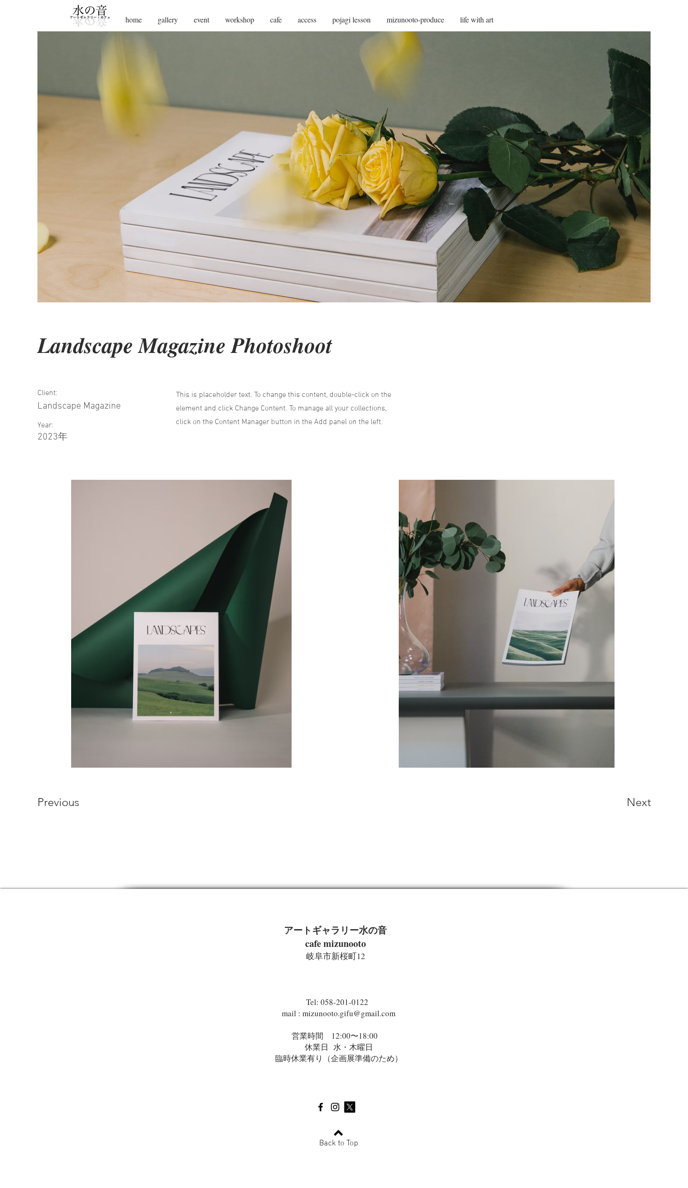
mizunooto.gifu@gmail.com (348, 1013)
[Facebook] (320, 1107)
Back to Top (338, 1143)
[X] (349, 1107)
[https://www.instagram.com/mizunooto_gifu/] (335, 1107)
